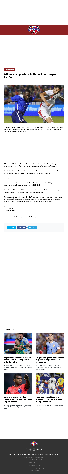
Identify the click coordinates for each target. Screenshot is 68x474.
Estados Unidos (28, 216)
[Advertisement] (34, 12)
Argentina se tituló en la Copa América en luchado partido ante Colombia (17, 360)
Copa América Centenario (13, 216)
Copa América (9, 69)
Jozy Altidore (40, 216)
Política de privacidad (52, 454)
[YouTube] (37, 450)
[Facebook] (30, 450)
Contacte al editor (37, 454)
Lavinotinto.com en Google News (19, 454)
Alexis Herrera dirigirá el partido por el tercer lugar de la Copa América (18, 399)
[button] (5, 30)
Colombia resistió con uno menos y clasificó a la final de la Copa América (49, 399)
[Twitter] (26, 450)
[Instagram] (34, 450)
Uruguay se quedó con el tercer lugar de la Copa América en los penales (50, 360)
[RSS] (41, 450)
